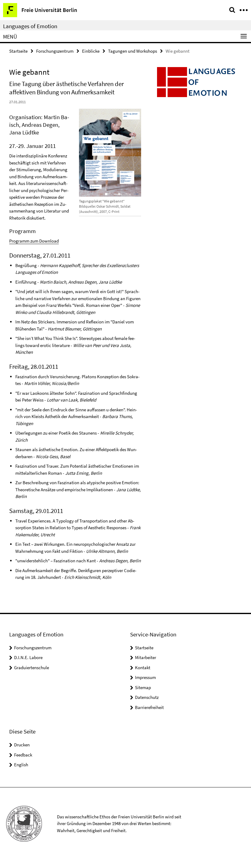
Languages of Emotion (30, 26)
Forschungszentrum (54, 51)
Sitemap (143, 687)
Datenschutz (147, 697)
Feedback (23, 755)
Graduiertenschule (31, 667)
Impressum (145, 677)
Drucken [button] (22, 745)
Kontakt (142, 667)
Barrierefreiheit (149, 707)
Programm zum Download (34, 241)
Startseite (18, 51)
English (21, 765)
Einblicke (90, 51)
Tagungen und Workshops (132, 51)
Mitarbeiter (145, 657)
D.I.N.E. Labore (28, 657)
